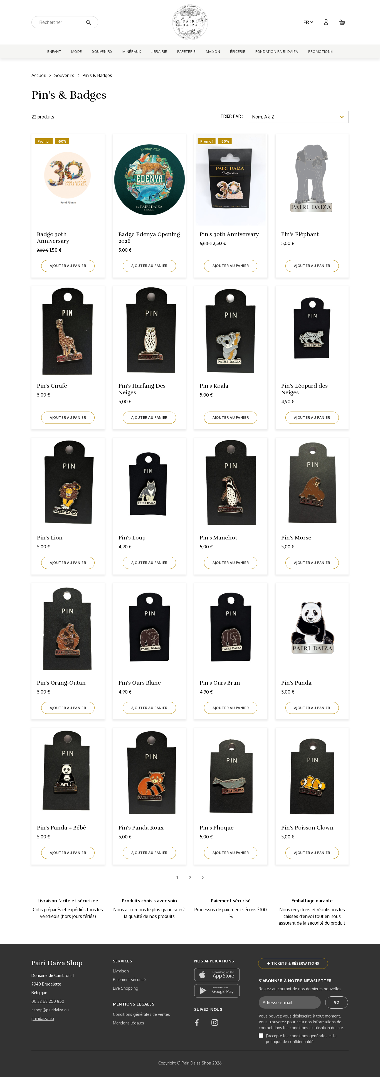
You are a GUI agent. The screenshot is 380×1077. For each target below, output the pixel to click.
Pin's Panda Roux (141, 827)
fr (306, 22)
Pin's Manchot (218, 537)
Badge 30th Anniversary (53, 237)
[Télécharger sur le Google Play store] (217, 990)
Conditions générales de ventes (141, 1014)
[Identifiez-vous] (326, 22)
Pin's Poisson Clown (307, 827)
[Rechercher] (90, 22)
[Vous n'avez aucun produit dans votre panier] (342, 22)
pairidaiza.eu (42, 1018)
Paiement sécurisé (129, 979)
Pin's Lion (50, 537)
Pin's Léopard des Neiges (304, 389)
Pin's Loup (132, 537)
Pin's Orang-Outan (61, 682)
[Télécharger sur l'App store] (217, 974)
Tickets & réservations (295, 963)
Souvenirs (64, 75)
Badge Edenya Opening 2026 (149, 237)
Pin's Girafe (52, 385)
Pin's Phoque (217, 827)
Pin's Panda (296, 682)
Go (336, 1002)
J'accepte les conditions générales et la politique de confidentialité (301, 1038)
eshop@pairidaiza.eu (50, 1009)
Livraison (121, 971)
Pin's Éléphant (300, 234)
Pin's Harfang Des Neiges (142, 389)
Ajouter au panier (68, 266)
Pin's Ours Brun (220, 682)
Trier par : (232, 116)
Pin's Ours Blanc (140, 682)
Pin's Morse (296, 537)
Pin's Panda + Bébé (61, 827)
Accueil (38, 75)
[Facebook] (197, 1022)
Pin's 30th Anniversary (229, 234)
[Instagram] (215, 1022)
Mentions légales (128, 1023)
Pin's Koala (214, 385)
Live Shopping (125, 988)
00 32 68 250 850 (47, 1001)
